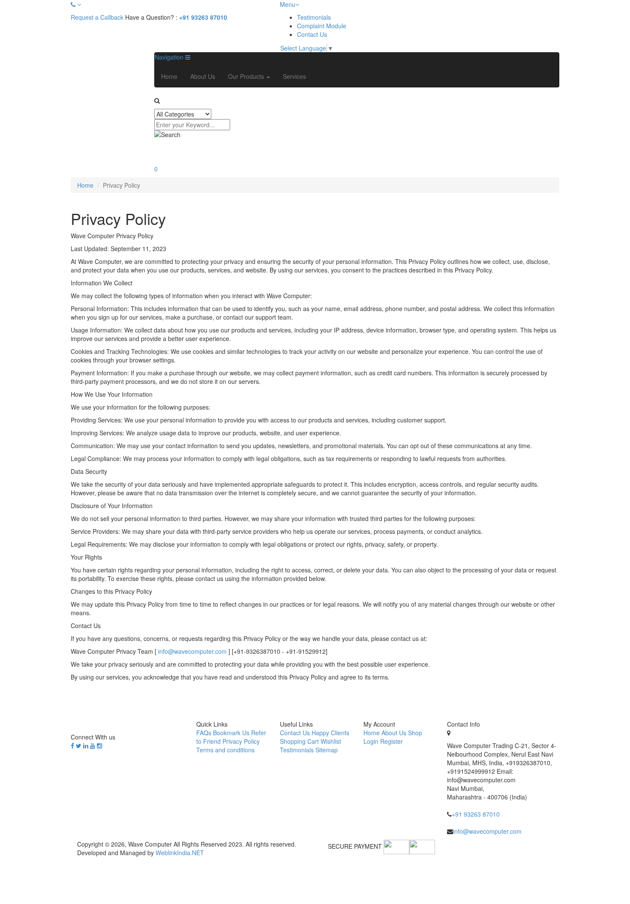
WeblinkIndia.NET (180, 852)
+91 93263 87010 (203, 17)
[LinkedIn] (85, 745)
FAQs (203, 732)
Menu (287, 4)
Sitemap (326, 749)
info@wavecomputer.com (192, 651)
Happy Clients (330, 732)
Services (294, 76)
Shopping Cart (299, 741)
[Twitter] (78, 745)
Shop (415, 732)
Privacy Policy (241, 741)
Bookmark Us (231, 732)
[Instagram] (99, 745)
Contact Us (312, 34)
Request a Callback (97, 17)
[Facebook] (72, 745)
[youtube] (92, 745)
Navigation (170, 57)
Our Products (247, 76)
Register (391, 741)
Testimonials (314, 17)
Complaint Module (321, 25)
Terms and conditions (225, 749)
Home (169, 76)
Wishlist (331, 741)
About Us (202, 76)
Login (370, 741)
